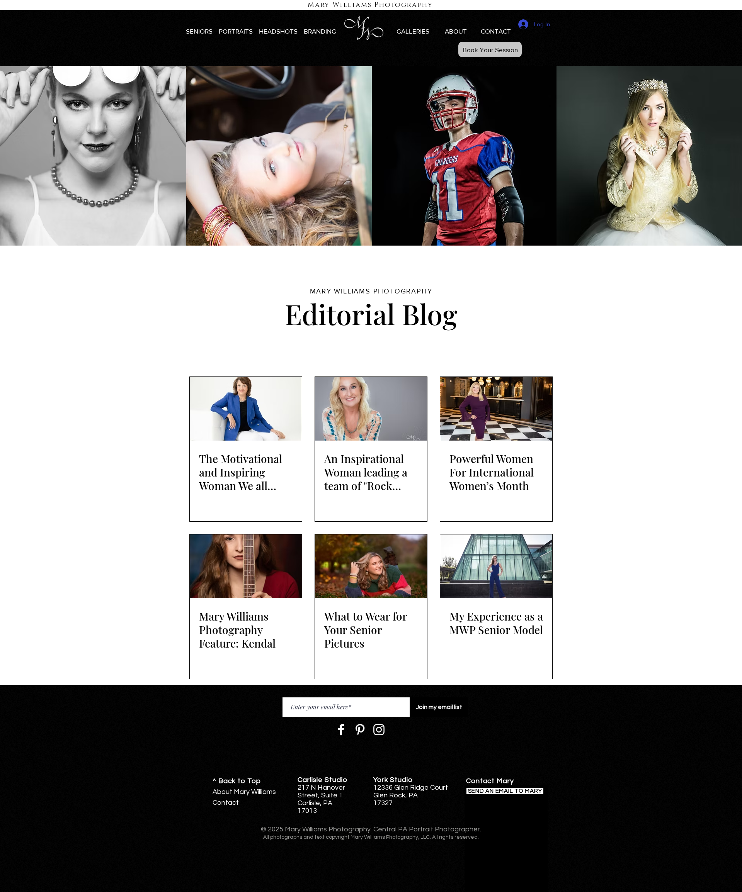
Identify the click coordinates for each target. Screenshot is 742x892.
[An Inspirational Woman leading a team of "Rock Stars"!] (371, 409)
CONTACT (496, 31)
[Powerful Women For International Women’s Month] (496, 409)
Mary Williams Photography (370, 5)
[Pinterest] (360, 729)
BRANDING (320, 31)
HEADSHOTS (278, 31)
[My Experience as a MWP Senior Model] (496, 566)
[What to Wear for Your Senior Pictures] (371, 566)
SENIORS (199, 31)
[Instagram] (378, 729)
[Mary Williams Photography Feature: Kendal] (246, 566)
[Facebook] (341, 729)
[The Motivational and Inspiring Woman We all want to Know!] (246, 409)
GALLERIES (413, 31)
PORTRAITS (236, 31)
